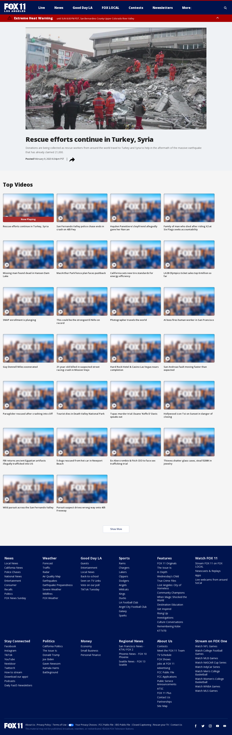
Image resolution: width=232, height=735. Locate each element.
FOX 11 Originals (167, 563)
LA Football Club (128, 602)
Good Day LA (91, 558)
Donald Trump (51, 655)
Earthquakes (50, 580)
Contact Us (163, 697)
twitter (203, 726)
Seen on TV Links (91, 580)
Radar (46, 572)
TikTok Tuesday (90, 589)
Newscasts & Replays (208, 571)
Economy (86, 646)
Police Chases (12, 572)
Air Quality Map (52, 576)
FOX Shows (164, 659)
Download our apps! (16, 676)
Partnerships (164, 701)
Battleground (50, 672)
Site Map (162, 706)
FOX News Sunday (15, 598)
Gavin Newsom (52, 663)
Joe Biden (48, 659)
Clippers (123, 576)
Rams (122, 563)
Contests (162, 646)
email (225, 726)
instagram (210, 726)
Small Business (89, 650)
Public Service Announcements (166, 682)
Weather (50, 558)
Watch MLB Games (206, 658)
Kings (122, 593)
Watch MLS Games (206, 690)
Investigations (165, 617)
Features (164, 558)
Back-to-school (90, 576)
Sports (124, 558)
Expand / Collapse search (225, 7)
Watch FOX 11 (206, 558)
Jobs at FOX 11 (166, 663)
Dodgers (124, 580)
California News (13, 567)
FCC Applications (167, 676)
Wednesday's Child (168, 576)
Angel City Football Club (133, 606)
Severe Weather (52, 589)
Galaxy (123, 611)
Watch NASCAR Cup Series (210, 662)
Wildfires (48, 593)
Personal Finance (91, 655)
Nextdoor (10, 663)
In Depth (162, 572)
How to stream (13, 672)
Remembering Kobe (169, 626)
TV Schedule (164, 655)
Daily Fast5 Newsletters (18, 685)
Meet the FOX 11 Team (171, 650)
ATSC (160, 688)
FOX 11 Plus (164, 693)
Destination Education (170, 604)
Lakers (123, 572)
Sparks (123, 615)
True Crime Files (166, 580)
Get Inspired (164, 609)
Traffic (46, 567)
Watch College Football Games (208, 652)
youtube (217, 726)
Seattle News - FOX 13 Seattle (132, 663)
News (8, 558)
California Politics (53, 646)
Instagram (10, 650)
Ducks (122, 598)
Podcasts (9, 681)
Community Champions (171, 592)
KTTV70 (161, 630)
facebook (196, 726)
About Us (164, 641)
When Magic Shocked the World (172, 598)
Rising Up (162, 613)
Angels (123, 585)
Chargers (124, 567)
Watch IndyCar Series (207, 667)
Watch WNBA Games (207, 686)
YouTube (9, 659)
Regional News (131, 641)
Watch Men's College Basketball (207, 672)
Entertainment (12, 580)
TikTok (8, 655)
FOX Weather (50, 598)
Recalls (8, 589)
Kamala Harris (51, 668)
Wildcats (124, 589)
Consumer (10, 585)
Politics (8, 593)
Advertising (163, 668)
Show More (116, 529)
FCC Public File (165, 672)
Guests (85, 563)
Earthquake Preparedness (58, 585)
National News (13, 576)
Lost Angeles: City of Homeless (169, 586)
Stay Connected (17, 641)
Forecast (48, 563)
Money (86, 641)
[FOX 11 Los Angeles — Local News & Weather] (16, 7)
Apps (198, 575)
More (186, 8)
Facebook (10, 646)
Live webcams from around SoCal (211, 581)
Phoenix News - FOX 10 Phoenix (133, 655)
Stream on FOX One (211, 641)
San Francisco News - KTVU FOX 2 (131, 647)
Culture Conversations (170, 622)
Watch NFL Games (206, 646)
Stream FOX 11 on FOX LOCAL (208, 565)
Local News (11, 563)
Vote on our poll (90, 585)
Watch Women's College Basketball (209, 680)
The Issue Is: (164, 567)
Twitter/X (9, 668)
